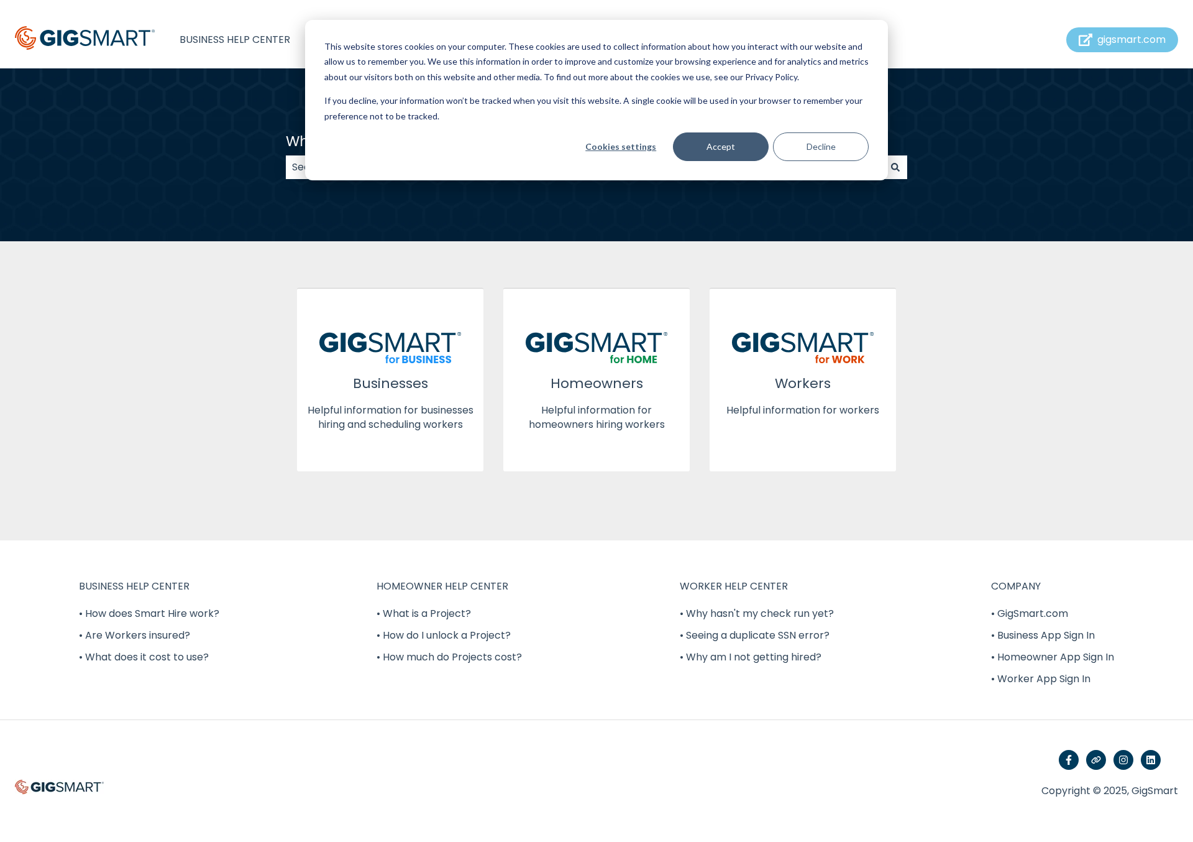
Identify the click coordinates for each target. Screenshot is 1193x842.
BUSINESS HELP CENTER (235, 40)
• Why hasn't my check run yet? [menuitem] (757, 613)
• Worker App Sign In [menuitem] (1040, 679)
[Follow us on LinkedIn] (1151, 760)
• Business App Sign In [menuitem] (1043, 635)
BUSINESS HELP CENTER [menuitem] (134, 586)
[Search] (895, 167)
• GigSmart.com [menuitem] (1029, 613)
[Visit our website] (1096, 760)
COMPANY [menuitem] (1016, 586)
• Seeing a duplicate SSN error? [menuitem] (755, 635)
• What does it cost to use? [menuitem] (144, 657)
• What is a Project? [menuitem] (424, 613)
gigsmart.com (1131, 39)
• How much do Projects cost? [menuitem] (449, 657)
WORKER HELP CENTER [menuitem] (734, 586)
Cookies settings (620, 146)
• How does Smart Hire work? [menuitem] (149, 613)
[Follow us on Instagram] (1123, 760)
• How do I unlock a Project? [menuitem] (444, 635)
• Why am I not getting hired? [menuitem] (750, 657)
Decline (821, 146)
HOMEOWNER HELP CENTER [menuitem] (442, 586)
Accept (720, 146)
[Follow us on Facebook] (1069, 760)
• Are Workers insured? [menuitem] (134, 635)
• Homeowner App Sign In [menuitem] (1052, 657)
